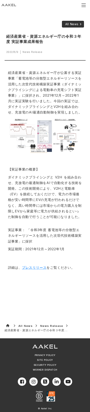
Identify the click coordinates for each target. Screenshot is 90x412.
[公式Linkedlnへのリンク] (56, 381)
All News (25, 325)
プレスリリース (34, 267)
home (8, 326)
